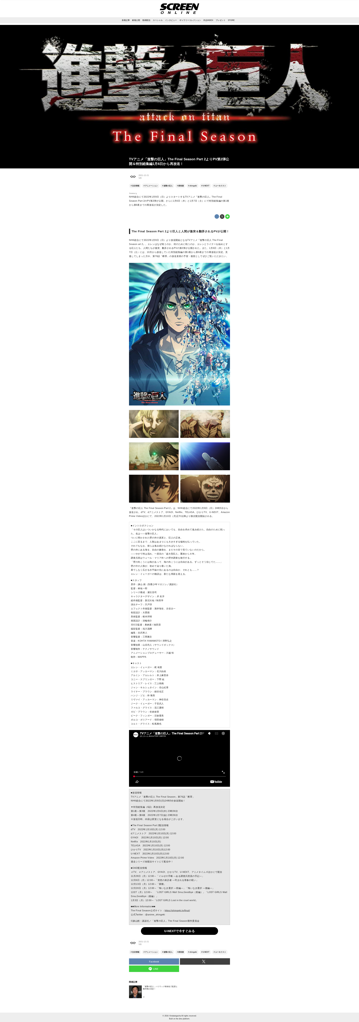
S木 (140, 178)
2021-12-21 (144, 175)
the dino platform (182, 1019)
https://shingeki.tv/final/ (177, 910)
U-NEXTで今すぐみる (179, 931)
